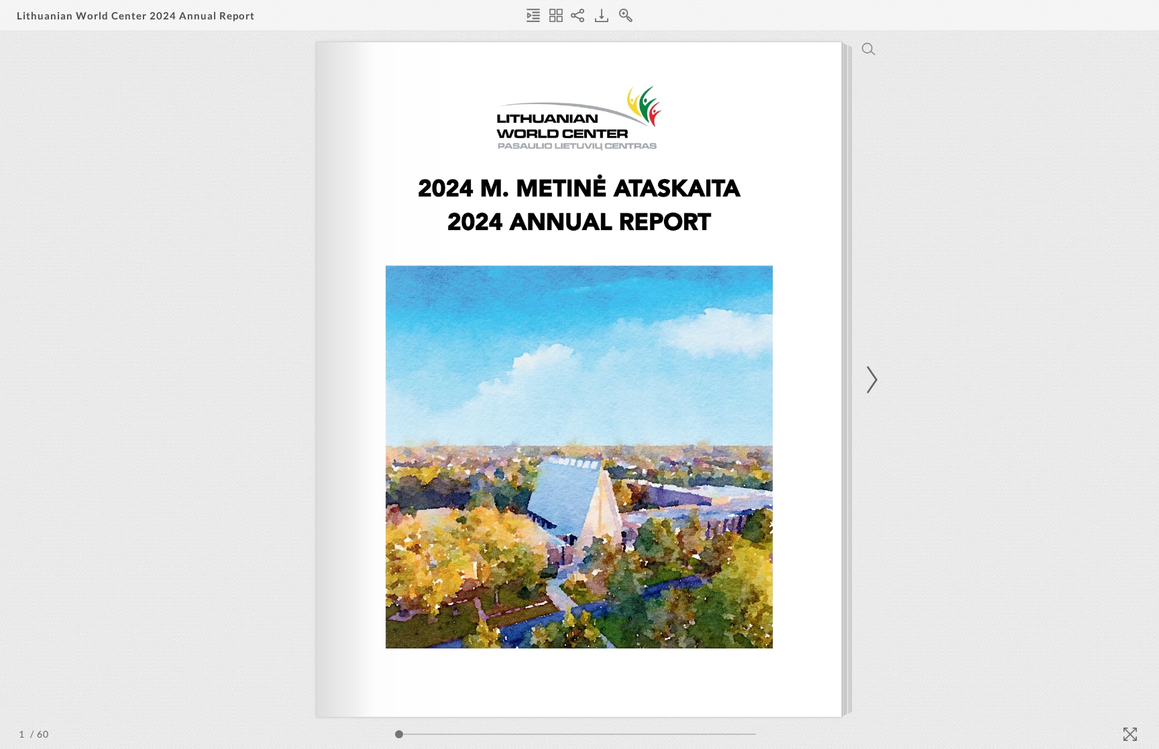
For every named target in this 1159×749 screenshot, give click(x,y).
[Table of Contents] (533, 15)
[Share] (577, 15)
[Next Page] (870, 380)
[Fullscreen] (1130, 734)
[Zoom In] (625, 15)
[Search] (869, 49)
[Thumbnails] (556, 15)
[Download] (601, 15)
